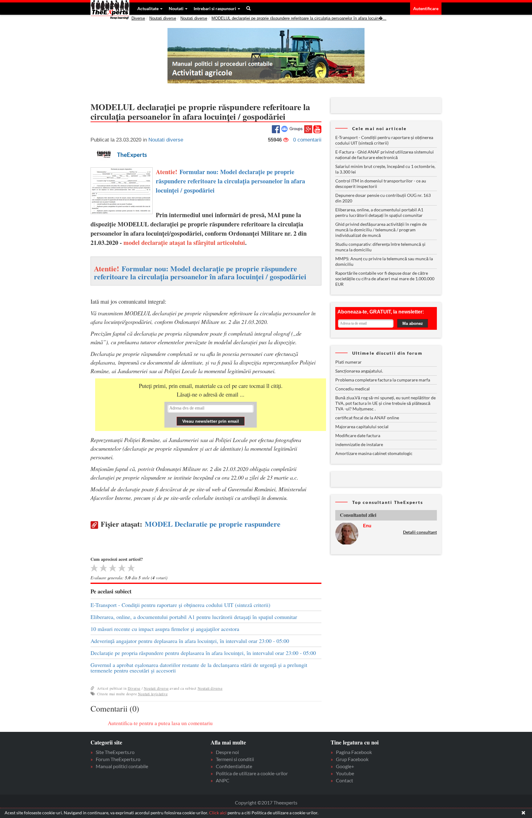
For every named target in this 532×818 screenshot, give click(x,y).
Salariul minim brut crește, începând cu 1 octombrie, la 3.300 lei (385, 169)
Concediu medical (352, 388)
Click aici (218, 812)
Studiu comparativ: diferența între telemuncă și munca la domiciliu (380, 246)
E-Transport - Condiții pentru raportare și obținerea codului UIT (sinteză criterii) (180, 605)
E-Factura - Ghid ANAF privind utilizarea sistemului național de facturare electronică (384, 154)
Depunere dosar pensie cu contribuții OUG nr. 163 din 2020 (383, 198)
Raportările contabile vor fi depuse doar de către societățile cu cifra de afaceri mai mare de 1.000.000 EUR (384, 278)
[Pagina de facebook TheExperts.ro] (276, 128)
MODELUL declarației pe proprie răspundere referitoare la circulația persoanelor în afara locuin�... (299, 18)
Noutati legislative (152, 693)
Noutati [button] (176, 8)
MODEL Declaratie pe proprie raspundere (212, 523)
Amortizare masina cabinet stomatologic (374, 453)
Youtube (345, 773)
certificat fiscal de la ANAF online (367, 417)
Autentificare (425, 8)
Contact (344, 780)
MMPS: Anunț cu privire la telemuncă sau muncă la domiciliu (384, 261)
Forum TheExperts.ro (118, 759)
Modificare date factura (357, 435)
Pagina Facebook (354, 752)
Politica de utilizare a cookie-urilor (252, 773)
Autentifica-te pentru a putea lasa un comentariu (160, 723)
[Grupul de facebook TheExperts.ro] (292, 128)
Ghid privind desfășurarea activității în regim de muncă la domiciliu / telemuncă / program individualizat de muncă (381, 229)
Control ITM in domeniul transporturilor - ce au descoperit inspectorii (380, 183)
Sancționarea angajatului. (359, 370)
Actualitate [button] (148, 8)
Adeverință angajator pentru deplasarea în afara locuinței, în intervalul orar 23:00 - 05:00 (190, 641)
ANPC (222, 780)
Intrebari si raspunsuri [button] (215, 8)
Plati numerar (348, 362)
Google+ (345, 766)
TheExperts (132, 154)
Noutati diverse (162, 18)
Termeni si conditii (235, 759)
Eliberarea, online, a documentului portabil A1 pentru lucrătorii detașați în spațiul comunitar (194, 617)
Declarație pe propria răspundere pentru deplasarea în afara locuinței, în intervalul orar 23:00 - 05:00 (203, 653)
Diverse (138, 18)
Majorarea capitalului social (362, 426)
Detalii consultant (420, 532)
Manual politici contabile (122, 766)
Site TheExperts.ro (115, 752)
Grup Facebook (352, 759)
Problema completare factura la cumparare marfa (382, 379)
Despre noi (227, 752)
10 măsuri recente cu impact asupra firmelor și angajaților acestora (165, 629)
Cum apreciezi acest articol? (117, 559)
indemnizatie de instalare (359, 444)
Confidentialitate (234, 766)
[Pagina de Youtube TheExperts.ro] (317, 129)
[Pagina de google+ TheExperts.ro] (308, 128)
